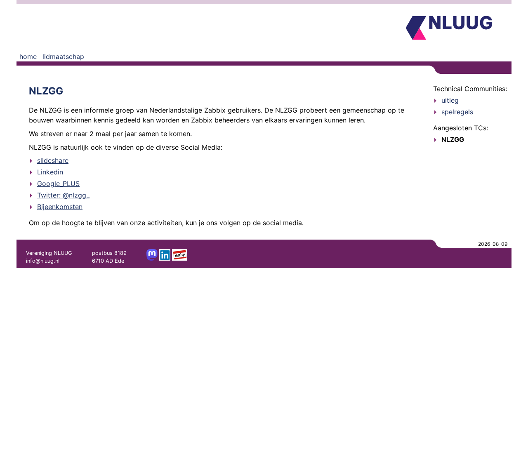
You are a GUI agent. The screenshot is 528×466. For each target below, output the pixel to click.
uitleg (450, 100)
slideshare (52, 160)
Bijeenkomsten (59, 206)
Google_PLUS (58, 183)
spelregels (457, 112)
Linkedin (50, 172)
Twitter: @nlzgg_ (63, 195)
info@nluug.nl (42, 261)
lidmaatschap (63, 56)
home (28, 56)
